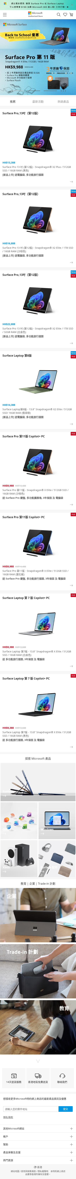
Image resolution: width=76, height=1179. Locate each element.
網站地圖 (15, 1171)
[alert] (38, 5)
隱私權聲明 (43, 1171)
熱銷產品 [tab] (63, 102)
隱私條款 (8, 1117)
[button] (58, 14)
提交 (65, 1109)
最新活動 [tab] (38, 102)
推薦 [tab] (13, 102)
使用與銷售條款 (28, 1171)
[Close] (72, 5)
